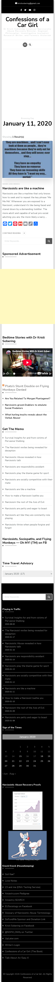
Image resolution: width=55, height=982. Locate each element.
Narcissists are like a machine (23, 188)
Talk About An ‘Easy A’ (17, 957)
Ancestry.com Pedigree (17, 893)
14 (13, 756)
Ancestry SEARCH (14, 899)
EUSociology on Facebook (18, 906)
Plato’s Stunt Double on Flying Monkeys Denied (25, 388)
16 (27, 756)
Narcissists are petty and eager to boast (26, 508)
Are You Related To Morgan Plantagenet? (27, 398)
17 (34, 756)
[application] (27, 362)
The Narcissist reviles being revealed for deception (26, 449)
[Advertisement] (27, 84)
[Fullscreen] (50, 373)
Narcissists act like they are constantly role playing (27, 516)
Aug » (12, 773)
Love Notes (11, 880)
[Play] (4, 373)
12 (49, 751)
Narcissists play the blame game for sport (27, 473)
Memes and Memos (11, 184)
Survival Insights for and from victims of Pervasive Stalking (26, 439)
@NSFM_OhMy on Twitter (19, 932)
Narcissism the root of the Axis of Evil (24, 502)
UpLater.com (12, 938)
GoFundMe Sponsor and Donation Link (25, 919)
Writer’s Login (12, 945)
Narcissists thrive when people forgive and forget (27, 526)
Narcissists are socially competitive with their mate (28, 481)
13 (6, 756)
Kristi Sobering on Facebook (19, 925)
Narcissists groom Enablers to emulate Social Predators (26, 406)
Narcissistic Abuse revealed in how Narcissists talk (23, 459)
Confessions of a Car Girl (27, 22)
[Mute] (46, 373)
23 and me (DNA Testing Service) (22, 887)
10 (34, 751)
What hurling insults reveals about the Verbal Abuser (26, 416)
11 (42, 751)
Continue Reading (11, 233)
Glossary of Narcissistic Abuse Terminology (27, 912)
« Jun (5, 773)
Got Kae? (9, 874)
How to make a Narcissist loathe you (24, 495)
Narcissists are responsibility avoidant (24, 466)
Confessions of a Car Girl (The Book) (24, 951)
